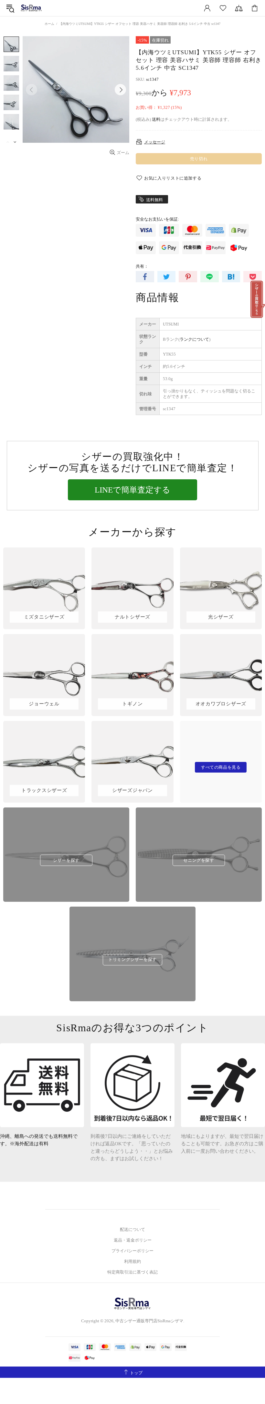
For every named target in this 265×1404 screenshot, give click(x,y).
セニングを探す (198, 860)
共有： (142, 266)
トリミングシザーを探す (132, 959)
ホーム (49, 24)
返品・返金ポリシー (133, 1240)
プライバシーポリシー (132, 1250)
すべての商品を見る (221, 767)
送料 (156, 119)
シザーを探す (66, 860)
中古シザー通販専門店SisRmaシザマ (31, 8)
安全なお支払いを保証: (157, 219)
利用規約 (132, 1261)
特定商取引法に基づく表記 (132, 1272)
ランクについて (194, 339)
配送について (132, 1229)
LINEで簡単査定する (132, 489)
